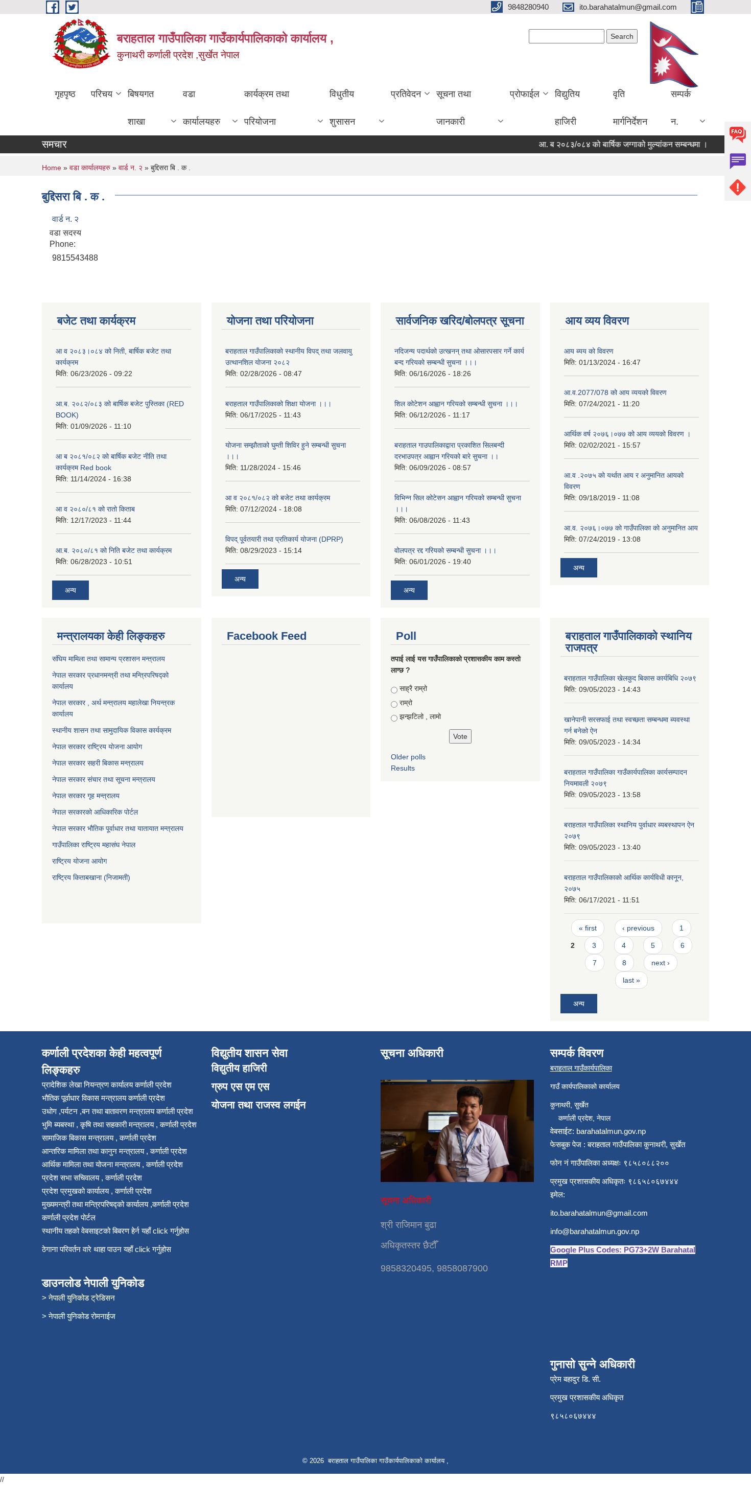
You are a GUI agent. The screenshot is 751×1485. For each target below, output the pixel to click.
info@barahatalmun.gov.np (594, 1231)
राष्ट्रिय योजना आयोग (79, 861)
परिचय (101, 94)
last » (631, 980)
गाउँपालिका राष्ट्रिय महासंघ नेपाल (93, 845)
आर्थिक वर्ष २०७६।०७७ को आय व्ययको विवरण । (627, 434)
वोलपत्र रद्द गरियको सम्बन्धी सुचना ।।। (445, 550)
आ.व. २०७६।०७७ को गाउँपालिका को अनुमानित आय (631, 528)
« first (588, 928)
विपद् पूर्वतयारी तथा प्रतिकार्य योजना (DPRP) (284, 539)
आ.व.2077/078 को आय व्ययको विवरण (615, 392)
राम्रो (406, 703)
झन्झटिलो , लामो (420, 716)
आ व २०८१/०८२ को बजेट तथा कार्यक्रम (277, 498)
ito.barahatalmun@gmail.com (599, 1213)
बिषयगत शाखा (141, 108)
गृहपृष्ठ (65, 94)
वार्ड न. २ (131, 168)
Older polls (408, 757)
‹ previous (638, 928)
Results (403, 768)
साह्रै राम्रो (413, 688)
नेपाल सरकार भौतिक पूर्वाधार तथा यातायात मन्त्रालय (117, 828)
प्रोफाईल (524, 94)
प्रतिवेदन (406, 94)
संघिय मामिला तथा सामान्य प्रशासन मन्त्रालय (109, 659)
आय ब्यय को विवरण (589, 351)
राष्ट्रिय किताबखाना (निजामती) (91, 877)
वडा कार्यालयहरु (201, 108)
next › (660, 963)
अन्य (70, 590)
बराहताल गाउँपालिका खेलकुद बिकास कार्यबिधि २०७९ (630, 678)
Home (51, 168)
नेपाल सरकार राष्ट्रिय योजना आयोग (98, 746)
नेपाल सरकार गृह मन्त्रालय (87, 796)
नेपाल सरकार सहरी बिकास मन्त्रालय (99, 763)
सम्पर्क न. (681, 108)
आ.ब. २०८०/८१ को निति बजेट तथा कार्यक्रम (114, 550)
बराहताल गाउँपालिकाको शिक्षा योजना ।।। (278, 404)
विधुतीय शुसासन (342, 108)
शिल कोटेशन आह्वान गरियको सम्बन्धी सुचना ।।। (456, 404)
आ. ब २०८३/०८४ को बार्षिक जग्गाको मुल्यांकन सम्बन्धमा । (609, 144)
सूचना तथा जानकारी (453, 108)
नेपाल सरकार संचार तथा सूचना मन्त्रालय (104, 779)
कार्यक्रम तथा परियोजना (266, 108)
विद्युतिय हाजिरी (567, 108)
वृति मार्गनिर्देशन (630, 108)
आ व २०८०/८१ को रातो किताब (95, 509)
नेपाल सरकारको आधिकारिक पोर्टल (95, 812)
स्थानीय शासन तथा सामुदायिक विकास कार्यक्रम (112, 730)
